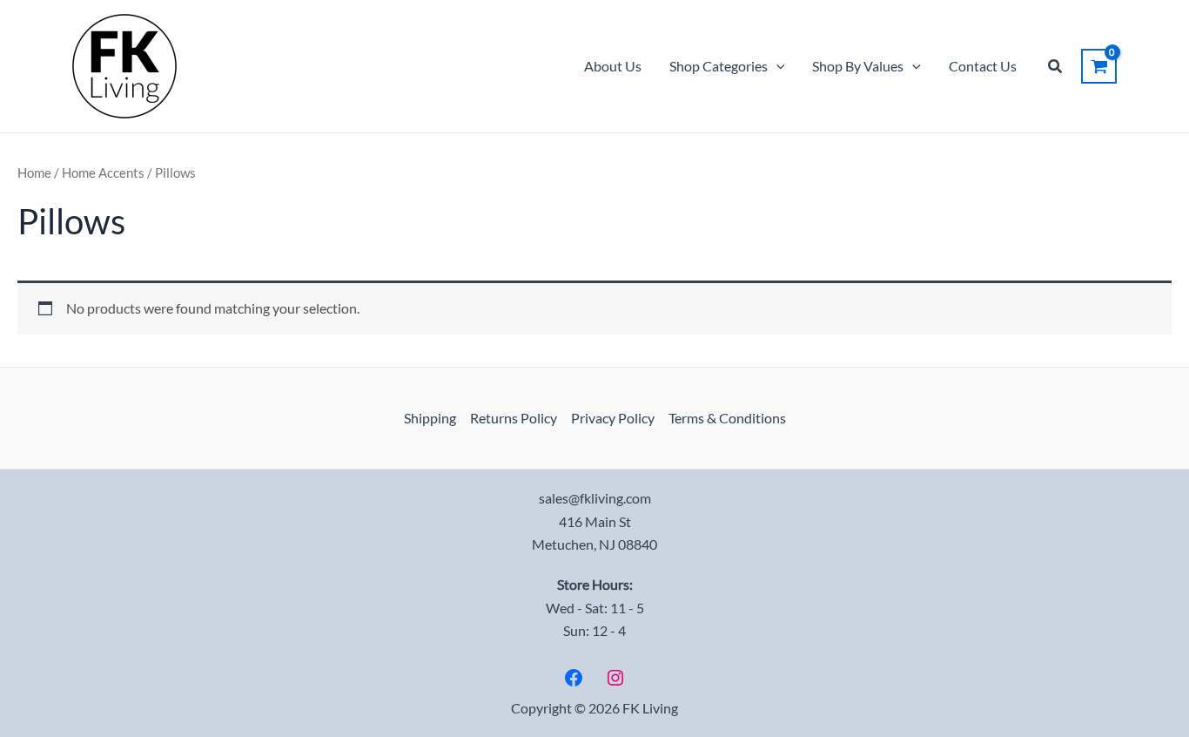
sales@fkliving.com (595, 498)
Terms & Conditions (727, 417)
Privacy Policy (613, 417)
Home (34, 172)
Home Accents (103, 172)
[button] (776, 66)
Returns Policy (513, 417)
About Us (613, 65)
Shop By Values (858, 65)
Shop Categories (718, 65)
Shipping (430, 417)
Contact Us (983, 65)
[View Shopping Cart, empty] (1099, 66)
